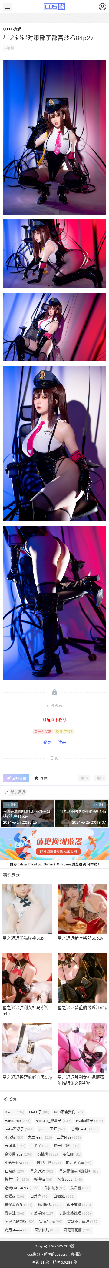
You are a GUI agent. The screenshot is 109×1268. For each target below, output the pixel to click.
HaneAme (18, 1120)
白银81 (64, 1196)
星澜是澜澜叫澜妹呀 (79, 1171)
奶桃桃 (47, 1154)
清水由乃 (54, 1188)
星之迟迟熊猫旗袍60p (23, 938)
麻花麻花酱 (77, 1230)
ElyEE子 (39, 1112)
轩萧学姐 (42, 1213)
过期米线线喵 (75, 1213)
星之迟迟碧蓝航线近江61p (82, 1007)
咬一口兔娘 (66, 1145)
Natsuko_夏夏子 (53, 1120)
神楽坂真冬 (19, 1205)
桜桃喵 (43, 1179)
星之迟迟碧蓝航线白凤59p (27, 1077)
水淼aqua (69, 1179)
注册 (62, 742)
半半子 (39, 1145)
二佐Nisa (69, 1137)
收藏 (43, 778)
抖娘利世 (49, 1162)
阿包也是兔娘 (19, 1221)
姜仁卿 (72, 1154)
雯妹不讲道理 (83, 1221)
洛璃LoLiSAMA (21, 1188)
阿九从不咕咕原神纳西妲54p (83, 811)
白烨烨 (39, 1196)
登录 (47, 742)
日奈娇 (15, 1171)
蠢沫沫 (15, 1213)
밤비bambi (84, 1129)
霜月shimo (17, 1230)
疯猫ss (15, 1196)
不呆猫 (14, 1137)
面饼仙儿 (47, 1230)
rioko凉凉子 (19, 1129)
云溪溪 (15, 1145)
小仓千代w (18, 1162)
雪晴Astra (50, 1221)
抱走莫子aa (78, 1162)
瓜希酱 (79, 1188)
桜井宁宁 (17, 1179)
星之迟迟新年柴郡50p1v (80, 938)
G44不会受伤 (68, 1112)
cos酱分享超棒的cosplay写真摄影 (54, 1254)
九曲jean (40, 1137)
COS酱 (68, 1246)
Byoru (14, 1112)
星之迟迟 (42, 1171)
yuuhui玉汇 (52, 1129)
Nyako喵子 (89, 1120)
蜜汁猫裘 (79, 1205)
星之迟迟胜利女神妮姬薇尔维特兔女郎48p (81, 1080)
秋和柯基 (50, 1205)
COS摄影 (14, 29)
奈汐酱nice (18, 1154)
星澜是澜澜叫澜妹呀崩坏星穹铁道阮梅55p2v (26, 814)
